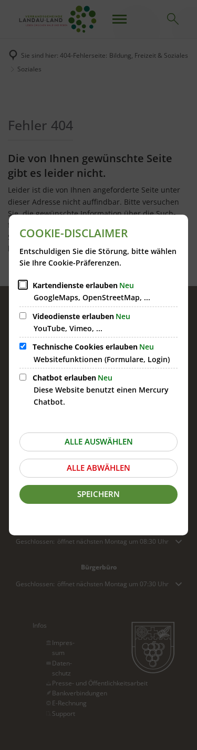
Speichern (98, 494)
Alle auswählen (99, 441)
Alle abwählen (98, 467)
